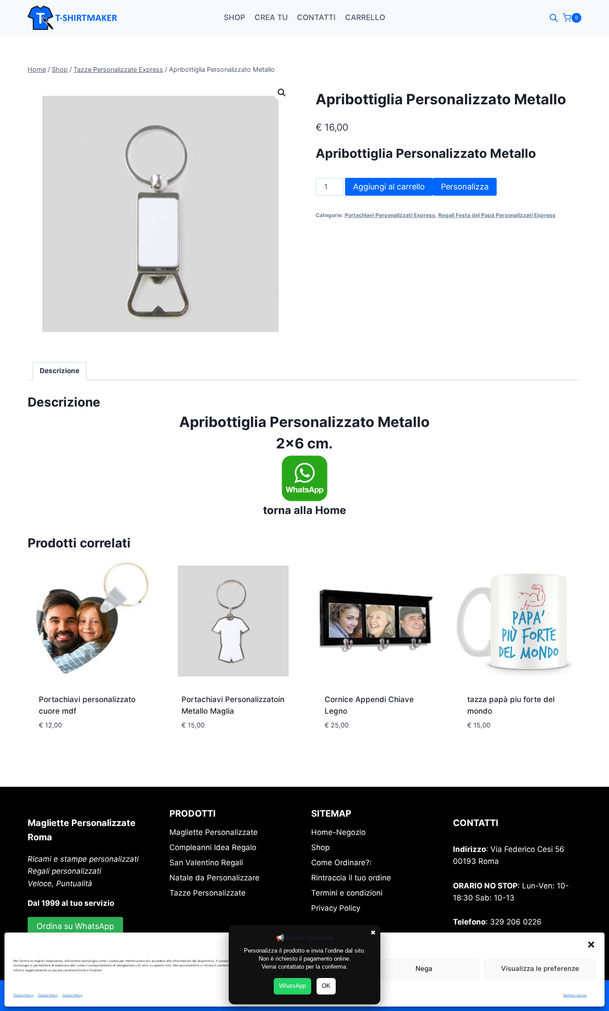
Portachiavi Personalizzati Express (390, 215)
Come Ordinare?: (341, 862)
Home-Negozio (338, 832)
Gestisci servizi (575, 995)
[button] (591, 944)
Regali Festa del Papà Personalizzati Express (497, 215)
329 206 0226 (516, 921)
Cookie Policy (23, 995)
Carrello (365, 17)
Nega (424, 968)
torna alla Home (304, 510)
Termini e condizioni (347, 892)
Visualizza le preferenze (540, 968)
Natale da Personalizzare (214, 877)
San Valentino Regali (206, 862)
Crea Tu (271, 17)
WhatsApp (292, 985)
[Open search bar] (553, 18)
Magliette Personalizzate (213, 832)
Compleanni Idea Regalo (212, 847)
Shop (234, 17)
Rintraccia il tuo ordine (351, 877)
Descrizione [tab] (59, 370)
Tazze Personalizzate (207, 892)
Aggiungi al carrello (389, 186)
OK (326, 985)
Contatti (316, 17)
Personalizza (465, 186)
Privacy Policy (335, 908)
